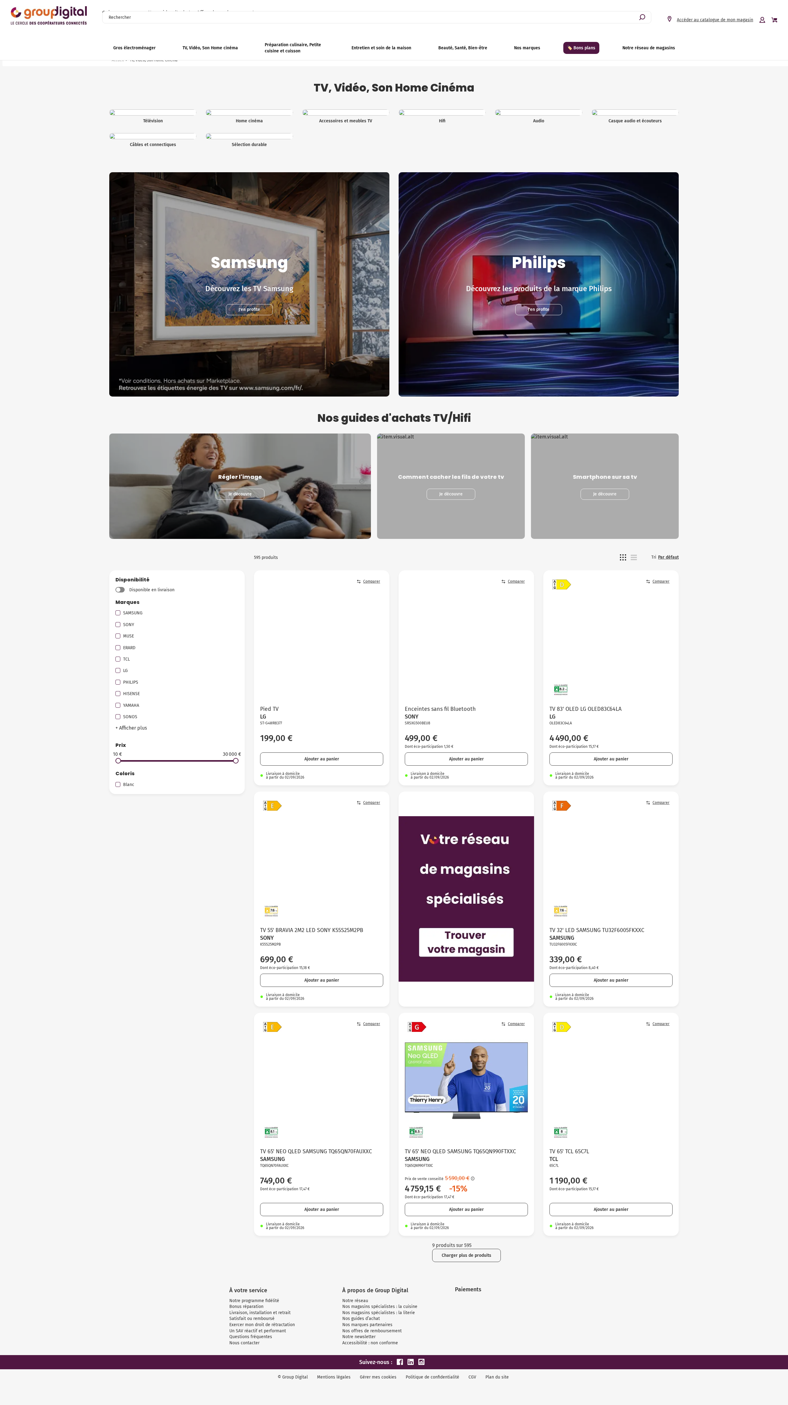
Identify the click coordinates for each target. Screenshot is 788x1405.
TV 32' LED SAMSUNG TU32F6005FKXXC (596, 930)
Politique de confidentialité (432, 1377)
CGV (472, 1377)
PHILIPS (130, 682)
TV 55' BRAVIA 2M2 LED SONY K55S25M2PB (311, 930)
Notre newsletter (359, 1336)
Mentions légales (334, 1377)
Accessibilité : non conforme (370, 1343)
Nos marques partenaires (367, 1324)
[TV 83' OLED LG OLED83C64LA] (611, 638)
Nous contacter (244, 1343)
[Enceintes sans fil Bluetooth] (466, 638)
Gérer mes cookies (378, 1377)
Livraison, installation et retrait (260, 1312)
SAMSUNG (133, 613)
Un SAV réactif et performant (257, 1331)
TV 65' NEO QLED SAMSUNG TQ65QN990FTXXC (460, 1151)
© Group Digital (293, 1377)
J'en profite (249, 309)
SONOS (130, 716)
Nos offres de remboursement (372, 1331)
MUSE (128, 636)
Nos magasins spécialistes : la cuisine (379, 1306)
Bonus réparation (246, 1306)
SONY (128, 624)
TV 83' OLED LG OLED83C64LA (585, 709)
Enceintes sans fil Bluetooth (440, 709)
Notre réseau (355, 1300)
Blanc (128, 784)
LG (125, 670)
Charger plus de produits (466, 1255)
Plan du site (497, 1377)
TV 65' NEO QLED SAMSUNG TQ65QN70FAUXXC (316, 1151)
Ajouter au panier (321, 759)
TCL (126, 659)
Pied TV (269, 709)
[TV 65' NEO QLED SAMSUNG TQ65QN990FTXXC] (466, 1080)
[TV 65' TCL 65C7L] (611, 1080)
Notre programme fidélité (254, 1300)
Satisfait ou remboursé (252, 1318)
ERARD (129, 647)
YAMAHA (131, 705)
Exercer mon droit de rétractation (262, 1324)
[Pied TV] (321, 638)
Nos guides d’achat (361, 1318)
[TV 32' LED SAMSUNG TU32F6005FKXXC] (611, 859)
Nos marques (527, 48)
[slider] (118, 761)
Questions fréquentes (250, 1336)
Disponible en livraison (152, 590)
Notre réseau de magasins (648, 48)
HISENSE (131, 693)
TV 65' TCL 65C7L (569, 1151)
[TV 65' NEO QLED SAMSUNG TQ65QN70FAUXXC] (321, 1080)
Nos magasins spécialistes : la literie (378, 1312)
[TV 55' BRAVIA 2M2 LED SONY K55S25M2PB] (321, 859)
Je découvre (240, 494)
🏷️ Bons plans (581, 48)
